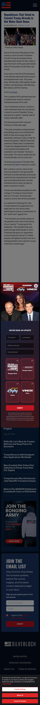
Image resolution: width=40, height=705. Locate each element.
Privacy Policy (7, 684)
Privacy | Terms (30, 420)
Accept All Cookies (20, 701)
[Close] (36, 286)
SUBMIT (20, 408)
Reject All (20, 695)
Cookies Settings (20, 689)
